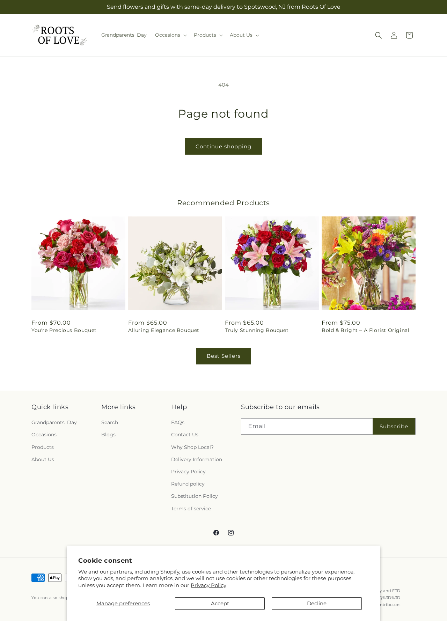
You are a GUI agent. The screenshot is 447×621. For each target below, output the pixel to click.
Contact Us (184, 435)
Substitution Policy (194, 496)
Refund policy (188, 484)
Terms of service (191, 508)
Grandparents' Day (54, 422)
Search (109, 422)
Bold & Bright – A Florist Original (365, 330)
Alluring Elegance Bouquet (163, 330)
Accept (220, 603)
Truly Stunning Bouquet (256, 330)
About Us (42, 459)
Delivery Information (196, 459)
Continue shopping (223, 146)
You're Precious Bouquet (64, 330)
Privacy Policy (208, 585)
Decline (317, 603)
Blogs (108, 435)
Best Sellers (224, 356)
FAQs (177, 422)
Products (42, 447)
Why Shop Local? (192, 447)
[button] (170, 35)
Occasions (44, 435)
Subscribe (394, 426)
